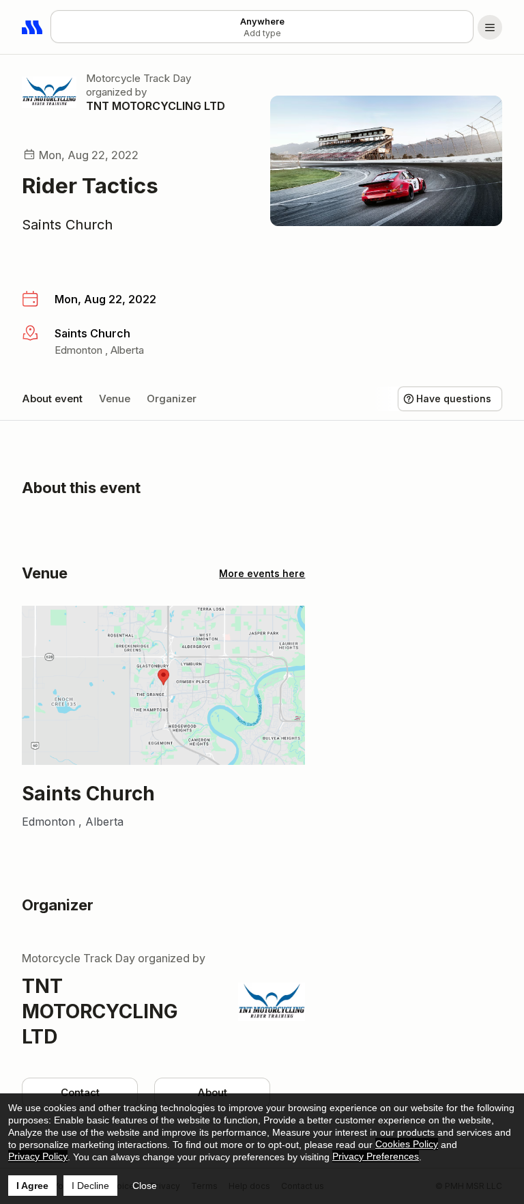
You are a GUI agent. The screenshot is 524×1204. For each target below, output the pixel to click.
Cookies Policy (406, 1143)
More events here (262, 573)
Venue (114, 398)
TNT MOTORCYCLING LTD (155, 106)
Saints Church (67, 224)
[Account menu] (490, 27)
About (212, 1092)
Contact (80, 1092)
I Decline (90, 1185)
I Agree (32, 1185)
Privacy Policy (38, 1156)
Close (144, 1185)
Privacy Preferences (375, 1156)
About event (52, 398)
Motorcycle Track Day (138, 78)
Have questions (453, 398)
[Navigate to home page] (33, 27)
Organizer (171, 398)
